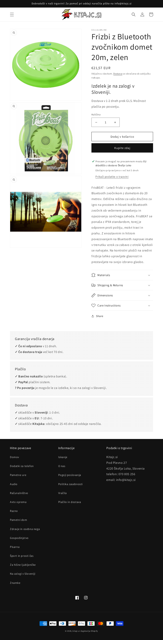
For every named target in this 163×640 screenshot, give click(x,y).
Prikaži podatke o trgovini (112, 176)
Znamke (15, 583)
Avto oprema (18, 502)
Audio (13, 484)
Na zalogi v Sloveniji (22, 573)
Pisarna (14, 547)
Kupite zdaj (122, 148)
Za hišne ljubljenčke (23, 565)
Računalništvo (19, 493)
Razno (14, 511)
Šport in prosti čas (21, 556)
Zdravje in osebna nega (25, 529)
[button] (12, 14)
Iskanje (62, 457)
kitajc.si (76, 631)
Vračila (62, 493)
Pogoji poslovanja (69, 475)
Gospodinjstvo (19, 538)
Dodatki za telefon (22, 466)
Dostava (117, 73)
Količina (96, 114)
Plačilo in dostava (69, 502)
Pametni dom (18, 520)
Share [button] (99, 316)
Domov (14, 457)
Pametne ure (18, 475)
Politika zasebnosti (70, 484)
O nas (61, 466)
